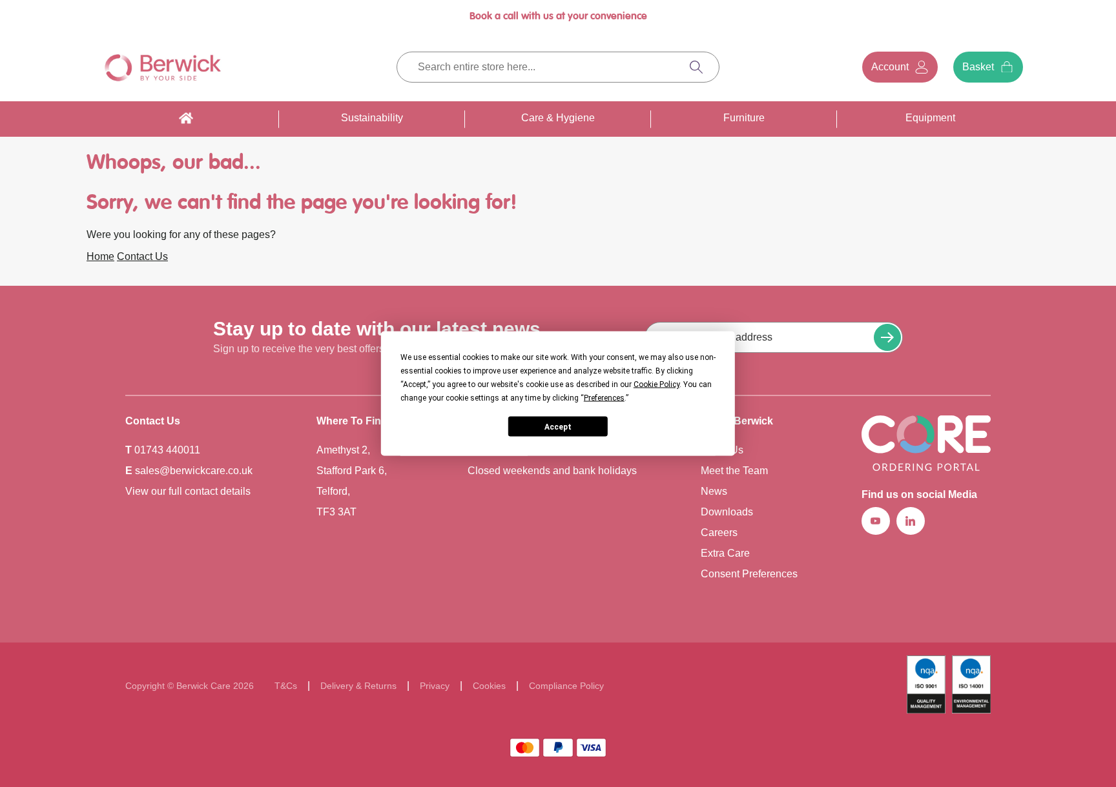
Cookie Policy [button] (656, 384)
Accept (558, 426)
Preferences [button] (604, 398)
